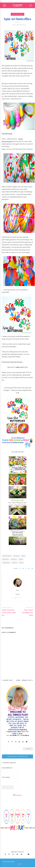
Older (23, 555)
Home (18, 680)
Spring (21, 559)
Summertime (6, 562)
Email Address (7, 768)
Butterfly (16, 555)
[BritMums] (17, 795)
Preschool (6, 559)
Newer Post (27, 680)
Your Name (6, 777)
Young (21, 562)
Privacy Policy (17, 852)
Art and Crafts (17, 14)
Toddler (14, 562)
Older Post (8, 680)
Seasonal (13, 559)
